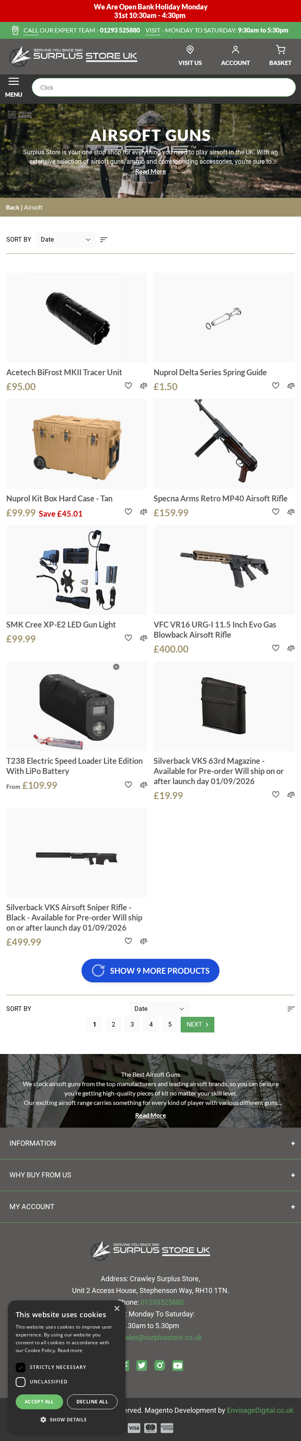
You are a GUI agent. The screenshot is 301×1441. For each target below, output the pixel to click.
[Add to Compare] (143, 385)
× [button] (117, 1309)
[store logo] (73, 56)
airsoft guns (107, 161)
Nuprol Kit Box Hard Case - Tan (59, 498)
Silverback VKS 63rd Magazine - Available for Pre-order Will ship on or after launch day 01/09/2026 (219, 771)
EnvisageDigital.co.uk (260, 1410)
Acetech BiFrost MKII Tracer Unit (64, 372)
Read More (150, 171)
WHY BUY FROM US (40, 1175)
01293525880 (162, 1302)
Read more (70, 1350)
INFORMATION (32, 1143)
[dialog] (66, 1366)
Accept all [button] (39, 1401)
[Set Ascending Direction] (103, 239)
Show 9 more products (160, 970)
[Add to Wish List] (128, 385)
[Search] (283, 87)
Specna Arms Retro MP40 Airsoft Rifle (221, 498)
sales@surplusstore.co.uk (161, 1337)
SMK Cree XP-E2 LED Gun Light (61, 624)
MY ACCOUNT (31, 1206)
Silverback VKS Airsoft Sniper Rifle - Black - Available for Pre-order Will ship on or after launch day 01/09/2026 (74, 917)
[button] (67, 1419)
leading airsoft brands (198, 1083)
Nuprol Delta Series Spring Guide (210, 372)
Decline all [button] (92, 1401)
